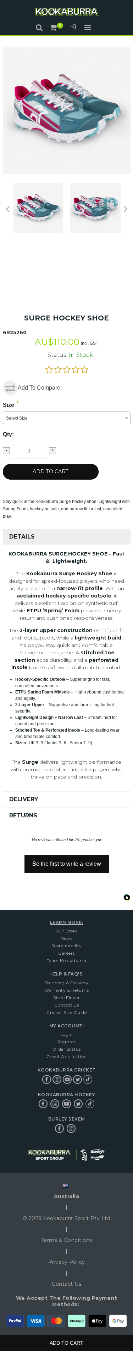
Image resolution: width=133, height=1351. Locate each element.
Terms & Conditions (66, 1240)
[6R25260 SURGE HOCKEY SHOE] (38, 208)
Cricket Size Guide (66, 1012)
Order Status (66, 1049)
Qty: (8, 434)
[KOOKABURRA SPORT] (66, 13)
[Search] (39, 27)
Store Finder (66, 997)
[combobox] (67, 418)
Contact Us (66, 1005)
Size (8, 405)
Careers (66, 953)
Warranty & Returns (66, 990)
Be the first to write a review (66, 864)
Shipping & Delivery (67, 982)
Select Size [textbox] (17, 418)
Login (73, 28)
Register (66, 1041)
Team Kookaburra (67, 960)
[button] (67, 860)
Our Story (66, 930)
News (66, 938)
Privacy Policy (66, 1262)
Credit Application (66, 1056)
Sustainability (66, 945)
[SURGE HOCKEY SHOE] (95, 208)
